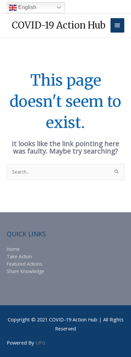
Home (13, 249)
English (26, 7)
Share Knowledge (25, 271)
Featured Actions (24, 264)
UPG (40, 342)
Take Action (19, 256)
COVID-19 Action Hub (58, 25)
